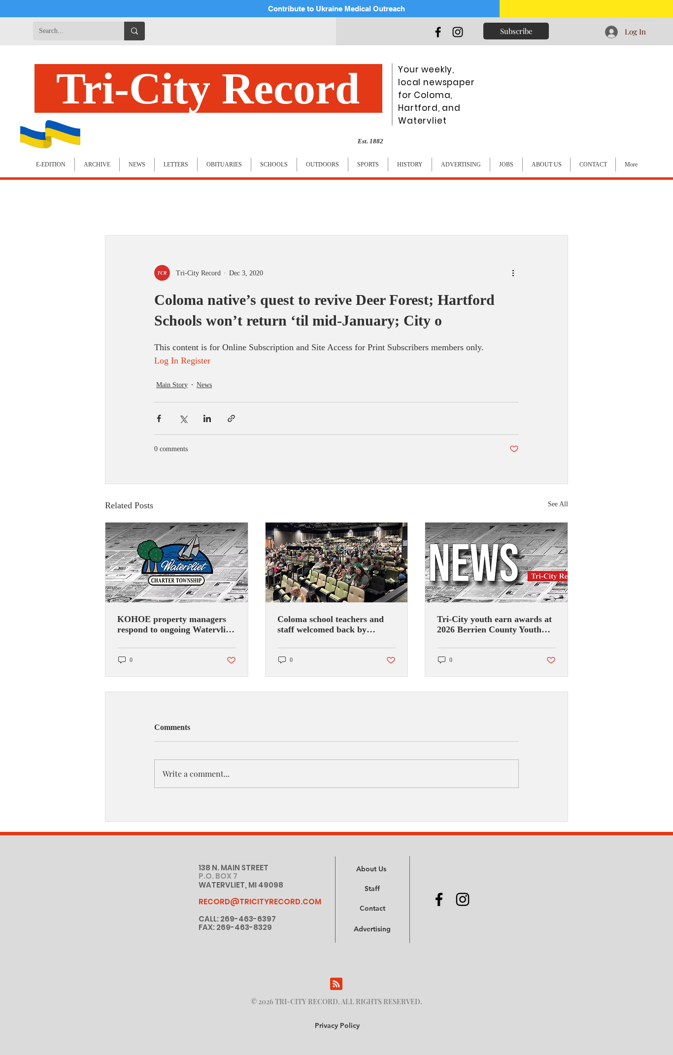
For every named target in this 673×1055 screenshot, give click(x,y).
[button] (372, 929)
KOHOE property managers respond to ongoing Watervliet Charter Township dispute (175, 624)
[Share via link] (231, 418)
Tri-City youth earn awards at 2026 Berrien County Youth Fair (494, 624)
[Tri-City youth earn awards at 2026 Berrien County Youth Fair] (496, 562)
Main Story (172, 385)
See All (558, 504)
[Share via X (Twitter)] (183, 418)
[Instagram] (458, 32)
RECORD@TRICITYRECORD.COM (260, 901)
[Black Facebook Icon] (438, 32)
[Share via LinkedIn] (207, 418)
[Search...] (134, 31)
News (204, 385)
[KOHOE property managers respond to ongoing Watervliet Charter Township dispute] (176, 562)
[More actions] (513, 273)
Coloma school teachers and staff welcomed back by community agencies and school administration (330, 624)
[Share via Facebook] (159, 418)
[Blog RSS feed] (336, 984)
